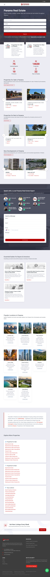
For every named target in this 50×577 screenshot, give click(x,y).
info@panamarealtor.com (8, 552)
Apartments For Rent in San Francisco (12, 471)
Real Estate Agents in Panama (31, 571)
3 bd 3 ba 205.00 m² (33, 141)
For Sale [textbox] (6, 23)
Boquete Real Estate (9, 500)
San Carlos (30, 143)
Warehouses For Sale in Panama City (12, 458)
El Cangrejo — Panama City (11, 175)
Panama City (10, 335)
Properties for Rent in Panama (19, 571)
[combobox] (25, 23)
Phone (6, 227)
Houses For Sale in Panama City (11, 452)
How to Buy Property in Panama (31, 545)
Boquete (40, 362)
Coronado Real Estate (9, 497)
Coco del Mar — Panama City (34, 175)
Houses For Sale (8, 451)
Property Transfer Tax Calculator (32, 541)
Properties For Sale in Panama (16, 45)
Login (44, 1)
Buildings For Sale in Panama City (11, 459)
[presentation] (3, 99)
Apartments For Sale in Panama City (12, 445)
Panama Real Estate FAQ (30, 547)
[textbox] (25, 27)
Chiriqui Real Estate (9, 498)
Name (6, 218)
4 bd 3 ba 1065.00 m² (12, 105)
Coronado (10, 389)
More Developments (8, 154)
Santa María (25, 389)
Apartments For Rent (9, 467)
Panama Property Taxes (30, 543)
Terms (3, 559)
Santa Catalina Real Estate (10, 504)
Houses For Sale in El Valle (10, 454)
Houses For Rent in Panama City (11, 478)
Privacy (3, 561)
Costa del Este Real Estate (10, 493)
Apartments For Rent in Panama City (12, 469)
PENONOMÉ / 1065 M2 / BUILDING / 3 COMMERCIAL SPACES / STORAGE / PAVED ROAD (14, 102)
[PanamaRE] (25, 4)
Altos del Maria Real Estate (10, 509)
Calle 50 (8, 143)
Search (25, 34)
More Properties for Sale (8, 85)
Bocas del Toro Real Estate (10, 505)
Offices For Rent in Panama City (11, 480)
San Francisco (39, 335)
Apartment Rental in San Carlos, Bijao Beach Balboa (36, 138)
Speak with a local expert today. (38, 37)
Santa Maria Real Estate (10, 495)
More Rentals (6, 120)
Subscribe (42, 529)
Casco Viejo (10, 362)
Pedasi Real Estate (8, 511)
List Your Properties (32, 566)
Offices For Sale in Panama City (11, 456)
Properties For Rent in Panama (38, 45)
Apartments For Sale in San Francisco (12, 447)
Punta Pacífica (25, 362)
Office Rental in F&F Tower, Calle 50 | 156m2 (14, 138)
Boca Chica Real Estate (9, 502)
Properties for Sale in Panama (7, 571)
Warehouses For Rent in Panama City (12, 482)
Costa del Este (25, 335)
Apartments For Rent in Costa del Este (12, 474)
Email (6, 223)
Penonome (8, 107)
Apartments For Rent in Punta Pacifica (12, 473)
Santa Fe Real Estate (9, 507)
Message (7, 232)
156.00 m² (8, 141)
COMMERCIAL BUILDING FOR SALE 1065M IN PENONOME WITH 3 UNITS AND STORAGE (36, 102)
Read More (7, 279)
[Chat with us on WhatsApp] (47, 570)
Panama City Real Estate (10, 491)
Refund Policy (4, 563)
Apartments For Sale (9, 444)
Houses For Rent (8, 476)
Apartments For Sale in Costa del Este (12, 449)
